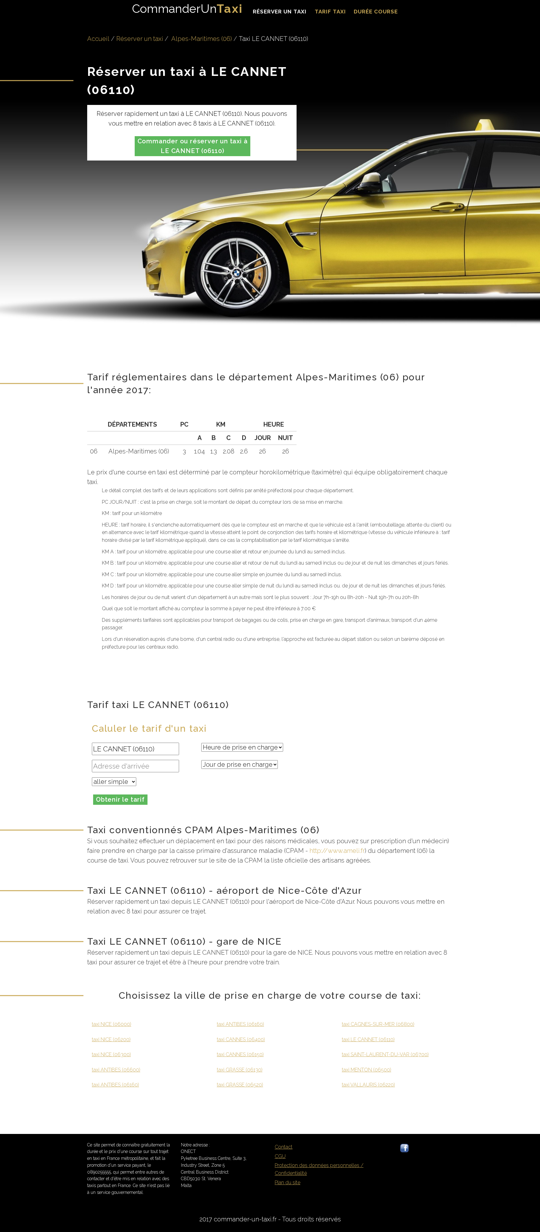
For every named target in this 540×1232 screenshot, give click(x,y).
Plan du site (287, 1182)
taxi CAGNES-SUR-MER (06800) (378, 1024)
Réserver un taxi (280, 11)
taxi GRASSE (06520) (240, 1085)
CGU (280, 1156)
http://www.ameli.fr (337, 850)
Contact (283, 1147)
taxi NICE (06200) (111, 1039)
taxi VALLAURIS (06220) (368, 1085)
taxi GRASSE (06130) (239, 1070)
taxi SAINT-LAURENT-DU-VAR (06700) (385, 1054)
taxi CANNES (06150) (240, 1054)
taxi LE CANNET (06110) (368, 1039)
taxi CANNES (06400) (241, 1039)
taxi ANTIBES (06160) (115, 1085)
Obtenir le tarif (120, 799)
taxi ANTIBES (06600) (116, 1070)
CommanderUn (187, 9)
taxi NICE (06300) (111, 1054)
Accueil (98, 38)
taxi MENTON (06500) (366, 1070)
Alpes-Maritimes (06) (201, 38)
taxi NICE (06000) (111, 1024)
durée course (376, 11)
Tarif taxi (330, 11)
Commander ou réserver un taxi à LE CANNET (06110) (193, 146)
